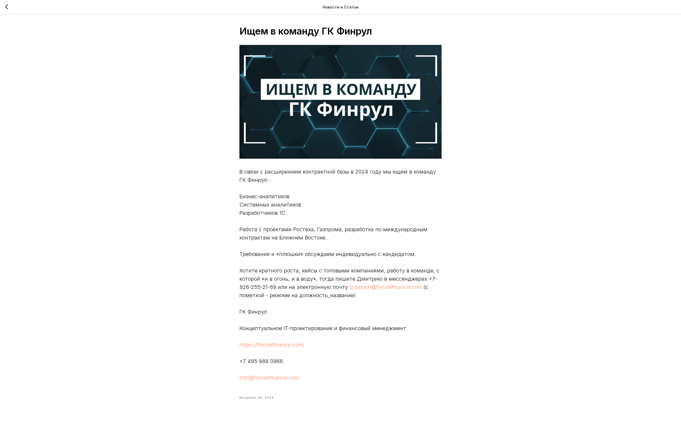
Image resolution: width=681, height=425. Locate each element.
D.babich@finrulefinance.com (386, 287)
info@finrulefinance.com (269, 377)
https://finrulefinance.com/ (271, 345)
